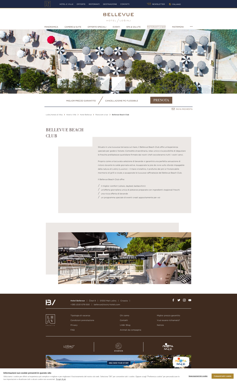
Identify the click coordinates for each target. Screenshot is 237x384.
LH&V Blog (125, 325)
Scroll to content (118, 87)
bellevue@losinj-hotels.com (107, 304)
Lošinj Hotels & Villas (54, 115)
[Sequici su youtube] (189, 301)
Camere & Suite (73, 27)
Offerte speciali (97, 27)
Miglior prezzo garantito (81, 101)
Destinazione (110, 4)
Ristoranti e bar (156, 27)
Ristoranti (94, 4)
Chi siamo (124, 315)
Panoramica (51, 27)
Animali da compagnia (130, 330)
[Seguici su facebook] (173, 301)
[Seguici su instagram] (184, 301)
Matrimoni (178, 27)
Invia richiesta (184, 109)
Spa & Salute (133, 27)
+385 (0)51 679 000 (80, 304)
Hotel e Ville (66, 4)
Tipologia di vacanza (80, 315)
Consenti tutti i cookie (222, 376)
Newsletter (158, 4)
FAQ (72, 330)
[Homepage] (47, 4)
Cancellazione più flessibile (121, 101)
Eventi (116, 27)
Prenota (161, 100)
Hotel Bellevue (86, 115)
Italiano (176, 4)
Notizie (160, 325)
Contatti (124, 4)
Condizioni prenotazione (82, 320)
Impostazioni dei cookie (198, 376)
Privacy (73, 325)
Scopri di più (61, 379)
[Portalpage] (50, 320)
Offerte (81, 4)
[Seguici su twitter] (178, 301)
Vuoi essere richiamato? (168, 320)
